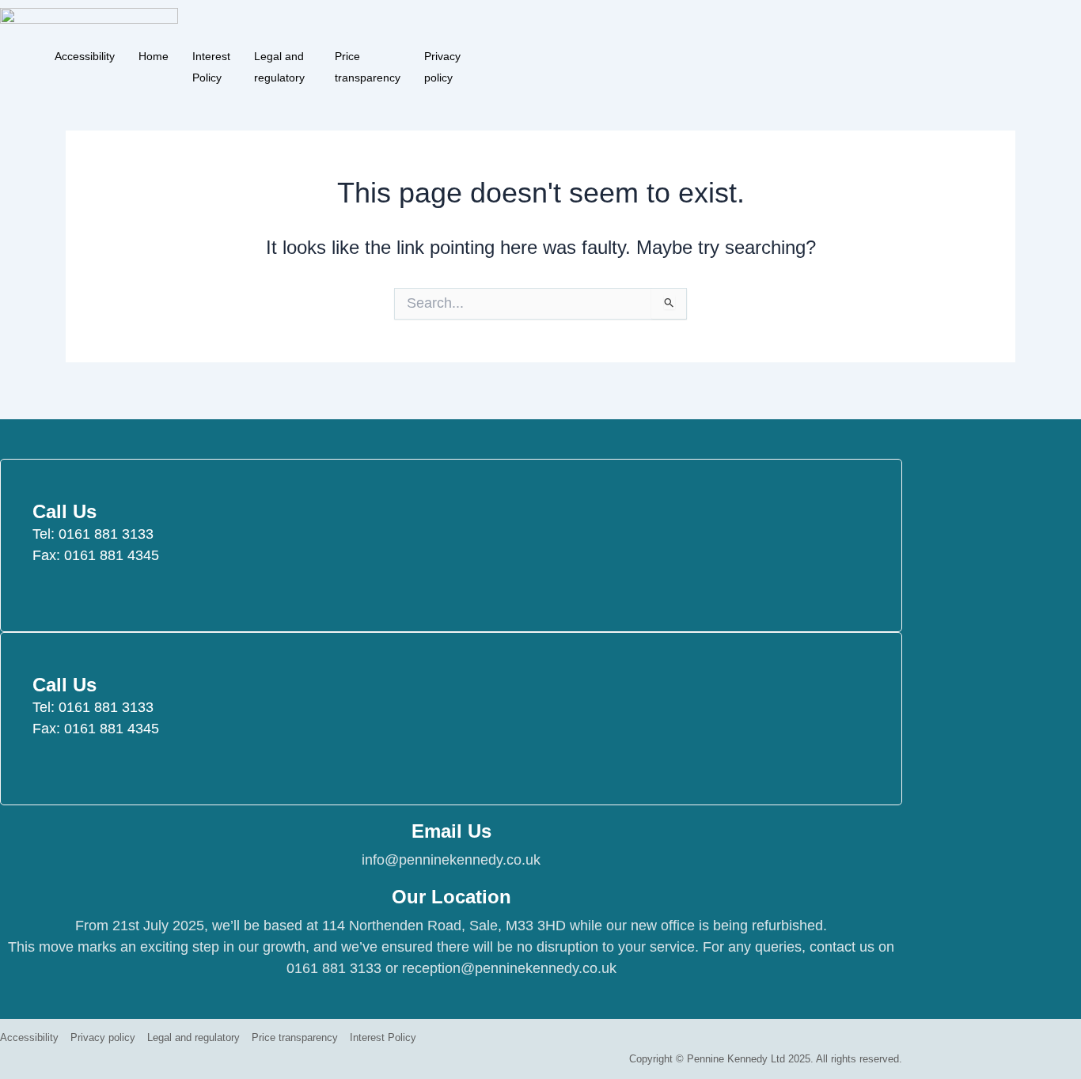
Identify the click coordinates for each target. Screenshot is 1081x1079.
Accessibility (85, 54)
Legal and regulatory (279, 54)
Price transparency (367, 54)
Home (153, 54)
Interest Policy (211, 54)
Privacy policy (442, 54)
